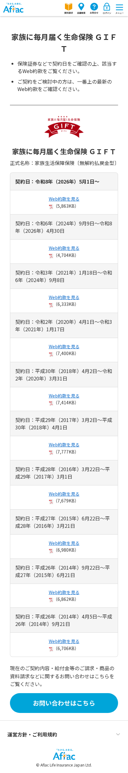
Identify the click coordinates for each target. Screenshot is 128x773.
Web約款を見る (64, 199)
